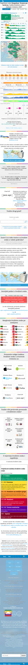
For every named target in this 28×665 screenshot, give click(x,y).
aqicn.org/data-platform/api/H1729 (20, 201)
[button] (14, 56)
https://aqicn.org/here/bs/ (14, 173)
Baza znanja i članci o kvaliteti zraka (13, 589)
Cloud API (20, 394)
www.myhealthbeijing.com (13, 534)
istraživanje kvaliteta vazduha (13, 586)
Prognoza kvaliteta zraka (14, 600)
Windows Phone (7, 375)
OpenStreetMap (20, 61)
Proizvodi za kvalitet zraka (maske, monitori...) (14, 601)
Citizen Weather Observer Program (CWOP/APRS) (13, 632)
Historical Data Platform (13, 604)
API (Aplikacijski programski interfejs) (14, 602)
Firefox (20, 385)
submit (23, 655)
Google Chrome (7, 385)
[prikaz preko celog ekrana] (25, 13)
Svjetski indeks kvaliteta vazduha (8, 548)
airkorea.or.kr (14, 140)
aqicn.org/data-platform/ (14, 314)
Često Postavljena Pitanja (14, 595)
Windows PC (20, 375)
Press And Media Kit (13, 583)
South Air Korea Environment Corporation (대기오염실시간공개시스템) (14, 634)
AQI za (10, 13)
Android (20, 365)
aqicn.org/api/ (20, 206)
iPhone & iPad (8, 365)
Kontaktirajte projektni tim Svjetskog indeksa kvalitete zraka (14, 581)
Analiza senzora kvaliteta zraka (13, 591)
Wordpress (8, 395)
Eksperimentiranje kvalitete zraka (14, 590)
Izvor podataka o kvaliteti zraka (13, 597)
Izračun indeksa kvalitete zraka (13, 599)
